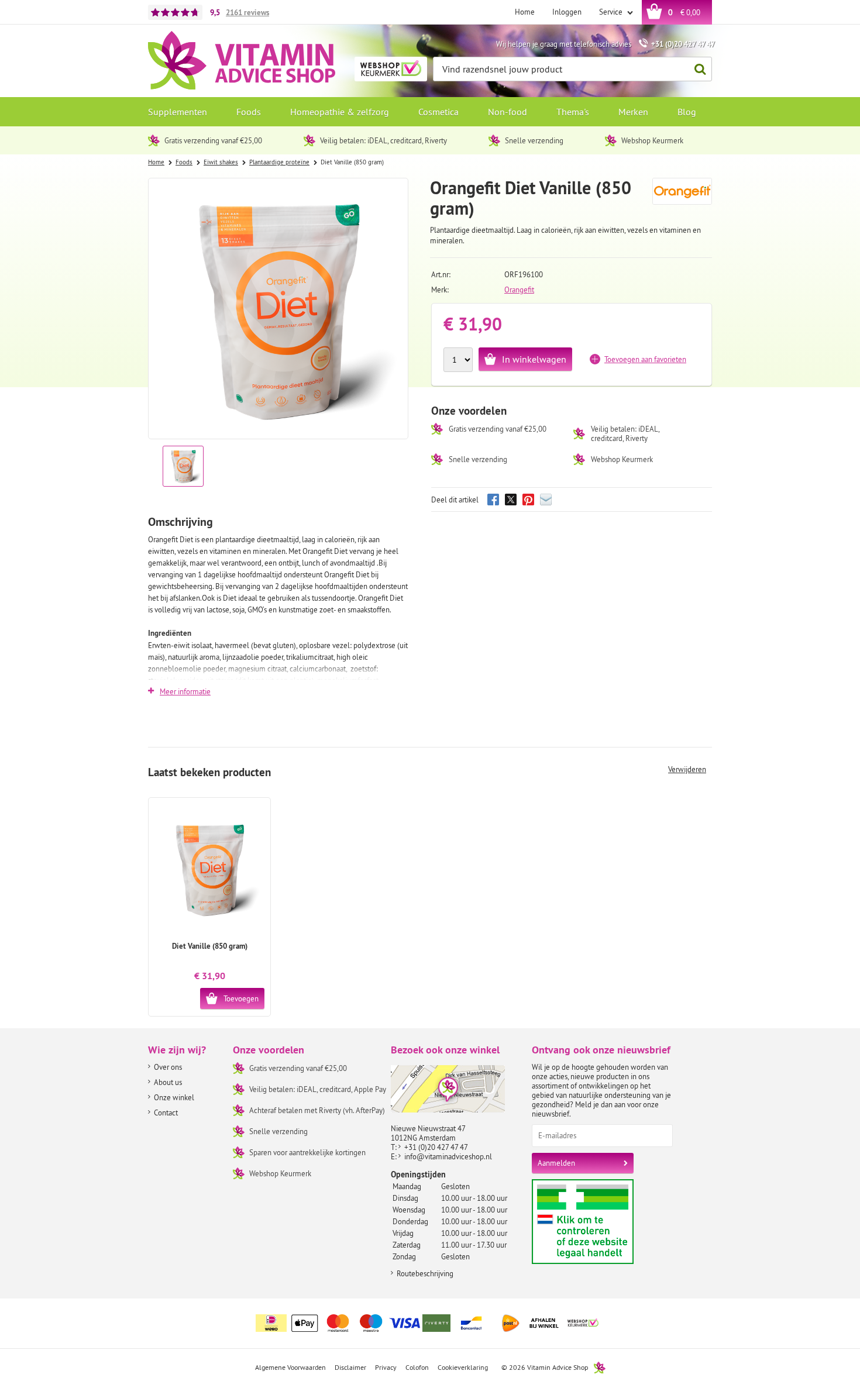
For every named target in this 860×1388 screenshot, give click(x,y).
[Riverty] (438, 1323)
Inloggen (567, 11)
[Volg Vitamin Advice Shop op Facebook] (677, 1316)
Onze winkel (174, 1097)
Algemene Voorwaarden (290, 1367)
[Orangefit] (682, 197)
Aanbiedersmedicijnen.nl (605, 1221)
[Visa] (405, 1323)
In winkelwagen (534, 359)
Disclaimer (350, 1367)
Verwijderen (687, 769)
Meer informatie (185, 691)
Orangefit (519, 289)
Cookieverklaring (463, 1367)
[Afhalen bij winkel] (544, 1323)
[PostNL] (511, 1323)
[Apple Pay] (305, 1323)
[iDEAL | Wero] (271, 1323)
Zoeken (699, 69)
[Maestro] (371, 1323)
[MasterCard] (338, 1323)
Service (611, 11)
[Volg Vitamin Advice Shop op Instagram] (702, 1316)
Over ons (168, 1067)
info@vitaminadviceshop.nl (448, 1156)
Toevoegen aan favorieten (645, 359)
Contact (166, 1112)
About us (168, 1082)
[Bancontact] (471, 1323)
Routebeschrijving (425, 1273)
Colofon (417, 1367)
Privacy (386, 1367)
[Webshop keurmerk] (583, 1323)
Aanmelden (556, 1162)
